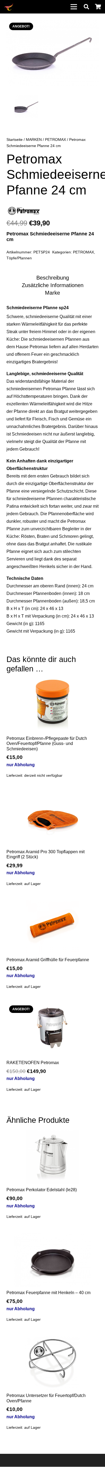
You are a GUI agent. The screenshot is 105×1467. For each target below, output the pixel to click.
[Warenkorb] (98, 6)
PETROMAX (55, 139)
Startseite (14, 139)
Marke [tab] (52, 293)
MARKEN (34, 139)
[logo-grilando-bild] (8, 7)
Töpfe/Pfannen (19, 258)
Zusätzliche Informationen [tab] (52, 285)
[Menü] (73, 6)
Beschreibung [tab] (52, 278)
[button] (86, 6)
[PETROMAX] (23, 212)
